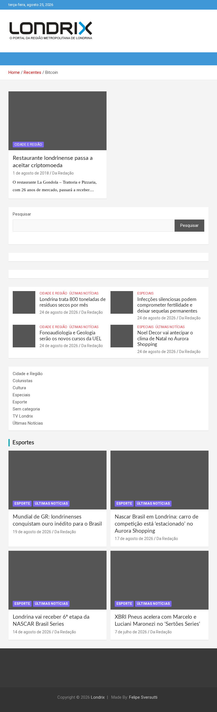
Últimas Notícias (83, 293)
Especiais (145, 293)
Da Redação (63, 173)
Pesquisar (22, 214)
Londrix (98, 697)
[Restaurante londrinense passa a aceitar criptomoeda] (57, 120)
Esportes (23, 443)
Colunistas (22, 380)
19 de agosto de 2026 (32, 532)
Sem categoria (26, 409)
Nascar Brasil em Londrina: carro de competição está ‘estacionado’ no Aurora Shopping (156, 524)
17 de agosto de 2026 (134, 538)
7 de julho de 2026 (131, 632)
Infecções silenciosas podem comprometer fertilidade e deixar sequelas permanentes (167, 305)
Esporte (20, 402)
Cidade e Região (28, 145)
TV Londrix (23, 416)
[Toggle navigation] (15, 58)
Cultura (19, 387)
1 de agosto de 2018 (31, 173)
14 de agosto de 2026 (32, 632)
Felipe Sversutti (143, 697)
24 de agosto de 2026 (59, 312)
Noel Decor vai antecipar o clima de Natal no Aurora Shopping (165, 338)
